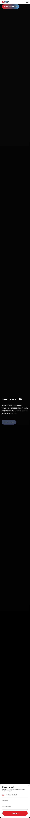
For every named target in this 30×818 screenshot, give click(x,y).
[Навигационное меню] (27, 2)
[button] (10, 6)
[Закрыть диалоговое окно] (29, 785)
